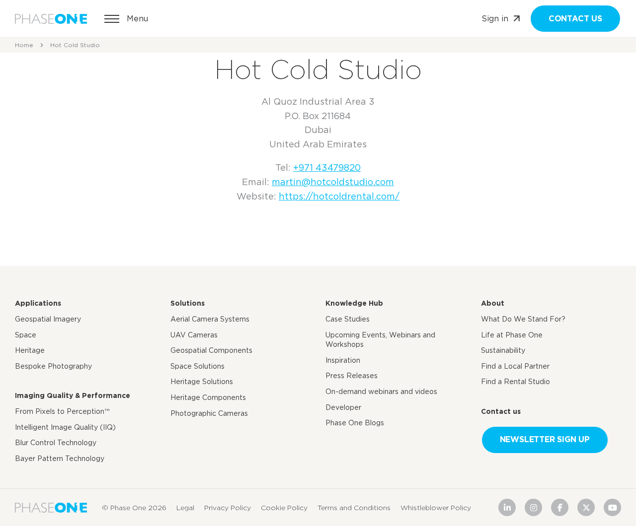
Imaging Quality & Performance (72, 395)
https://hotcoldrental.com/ (339, 196)
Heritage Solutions (201, 382)
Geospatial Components (211, 350)
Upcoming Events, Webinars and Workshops (380, 340)
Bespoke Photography (53, 366)
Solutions (187, 303)
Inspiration (342, 360)
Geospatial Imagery (48, 319)
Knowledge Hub (354, 303)
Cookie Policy (284, 508)
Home (24, 45)
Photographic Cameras (209, 413)
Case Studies (347, 319)
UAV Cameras (194, 335)
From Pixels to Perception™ (62, 411)
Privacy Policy (227, 508)
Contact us (575, 18)
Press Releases (351, 376)
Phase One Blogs (354, 423)
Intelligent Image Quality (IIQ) (65, 427)
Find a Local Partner (515, 366)
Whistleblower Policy (435, 508)
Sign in (494, 18)
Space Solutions (197, 366)
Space (25, 335)
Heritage (30, 350)
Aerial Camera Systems (209, 319)
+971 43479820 (327, 167)
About (492, 303)
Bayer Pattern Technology (59, 458)
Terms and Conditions (354, 508)
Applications (38, 303)
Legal (185, 508)
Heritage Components (208, 397)
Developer (343, 407)
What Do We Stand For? (523, 319)
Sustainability (503, 350)
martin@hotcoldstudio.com (333, 182)
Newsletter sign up (545, 439)
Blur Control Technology (55, 443)
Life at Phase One (512, 335)
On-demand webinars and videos (381, 391)
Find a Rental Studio (515, 382)
